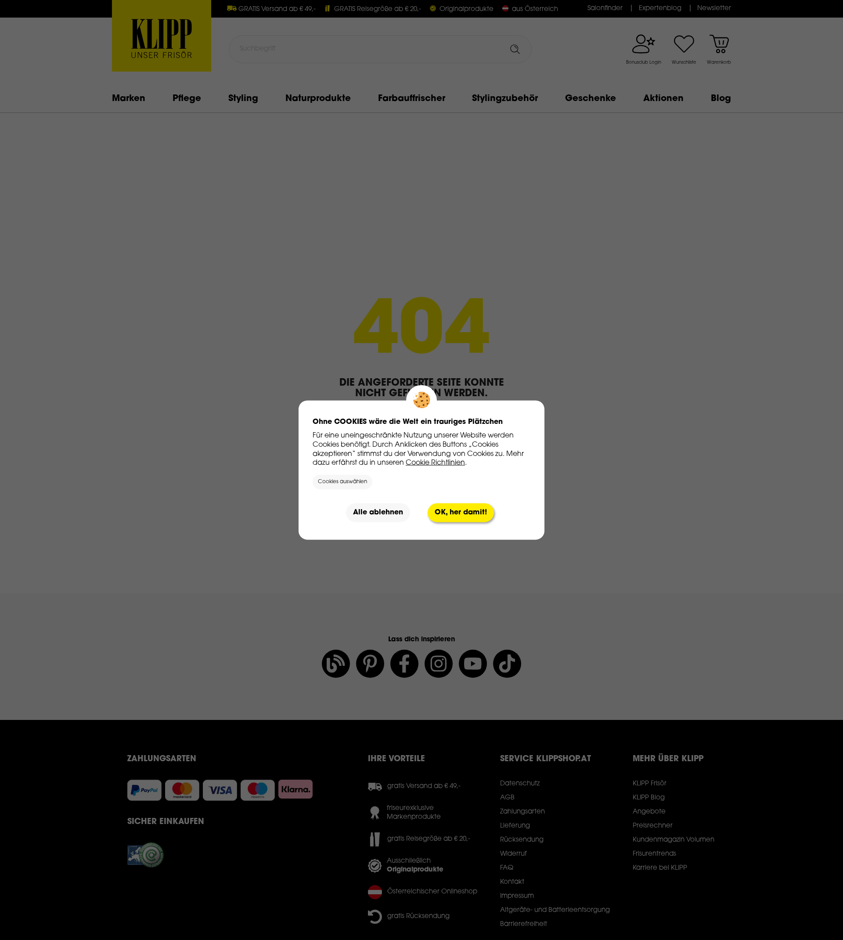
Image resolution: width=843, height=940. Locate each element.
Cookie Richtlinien (435, 462)
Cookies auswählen (342, 481)
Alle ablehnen (378, 512)
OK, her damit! (461, 512)
